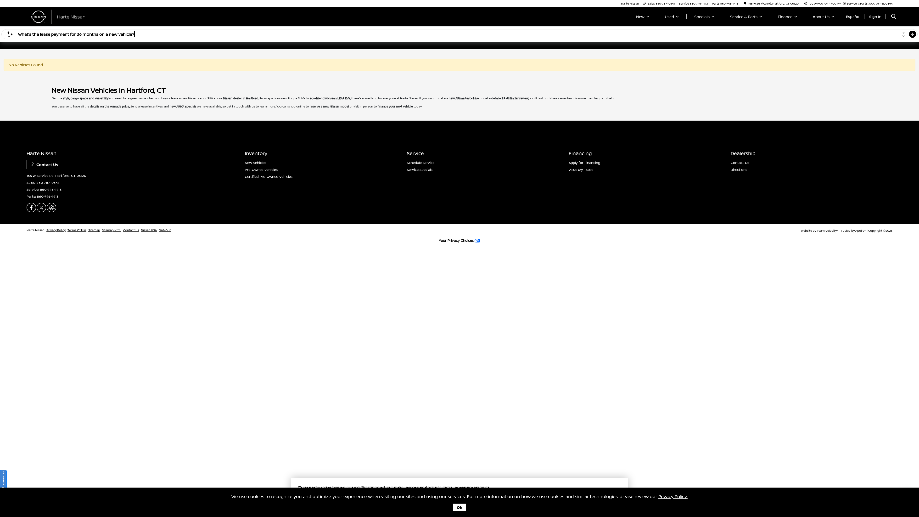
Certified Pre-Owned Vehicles (268, 176)
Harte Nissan (36, 230)
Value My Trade (581, 169)
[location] (745, 3)
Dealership (743, 153)
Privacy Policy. (673, 496)
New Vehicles (255, 162)
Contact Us (46, 164)
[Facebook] (31, 207)
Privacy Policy (56, 230)
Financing (580, 153)
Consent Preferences (3, 486)
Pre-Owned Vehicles (261, 169)
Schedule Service (420, 162)
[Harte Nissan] (68, 16)
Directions (739, 169)
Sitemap (94, 230)
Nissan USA (149, 230)
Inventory (256, 153)
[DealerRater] (51, 207)
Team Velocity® (827, 231)
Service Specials (419, 169)
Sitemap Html (111, 230)
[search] (893, 17)
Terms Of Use (76, 230)
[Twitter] (41, 207)
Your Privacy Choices (457, 240)
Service (415, 153)
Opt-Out (165, 230)
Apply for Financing (584, 162)
